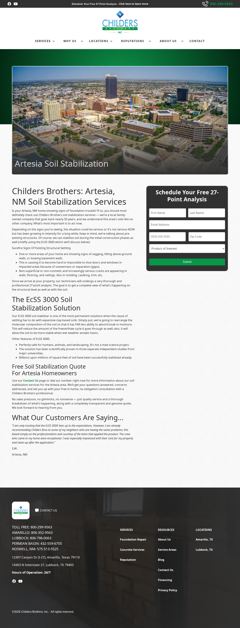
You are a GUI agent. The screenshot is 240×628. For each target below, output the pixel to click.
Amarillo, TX (204, 539)
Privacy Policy (167, 590)
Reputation (128, 560)
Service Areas (167, 550)
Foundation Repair (133, 539)
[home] (120, 22)
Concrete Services (132, 550)
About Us (164, 539)
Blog (161, 560)
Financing (165, 580)
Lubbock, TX (204, 550)
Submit (187, 261)
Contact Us (30, 380)
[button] (45, 41)
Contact (197, 41)
